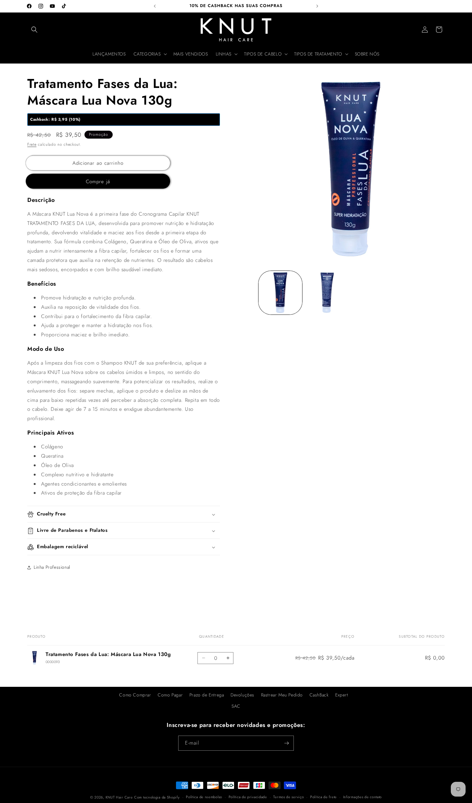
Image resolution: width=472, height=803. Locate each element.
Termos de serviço (288, 796)
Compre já (98, 182)
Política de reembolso (204, 796)
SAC (236, 706)
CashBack (319, 695)
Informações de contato (362, 796)
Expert (341, 695)
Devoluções (242, 695)
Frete (32, 145)
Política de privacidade (248, 796)
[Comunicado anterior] (155, 6)
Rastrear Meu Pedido (282, 695)
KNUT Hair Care (119, 797)
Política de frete (323, 796)
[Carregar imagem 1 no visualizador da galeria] (280, 293)
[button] (34, 29)
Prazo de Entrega (206, 695)
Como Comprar (135, 695)
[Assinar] (286, 743)
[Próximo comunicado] (317, 6)
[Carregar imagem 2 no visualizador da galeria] (327, 293)
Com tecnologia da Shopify (157, 797)
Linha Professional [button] (52, 567)
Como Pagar (170, 695)
